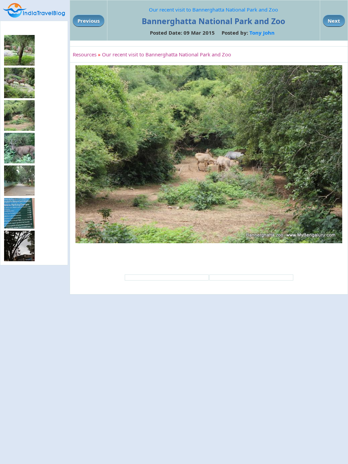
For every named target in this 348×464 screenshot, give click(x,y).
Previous (88, 20)
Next (334, 20)
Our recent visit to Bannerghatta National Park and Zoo (213, 9)
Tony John (262, 32)
